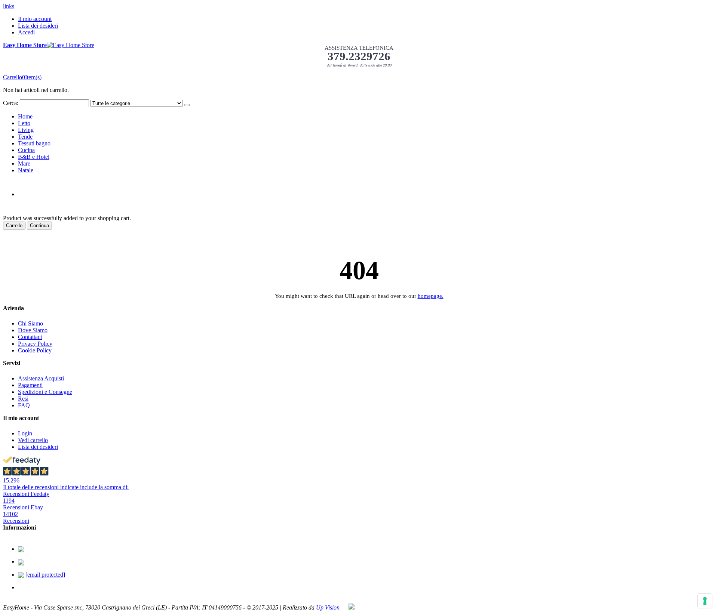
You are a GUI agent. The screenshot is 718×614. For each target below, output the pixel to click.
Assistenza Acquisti (41, 378)
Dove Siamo (32, 330)
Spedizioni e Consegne (45, 392)
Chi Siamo (30, 323)
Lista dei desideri (38, 25)
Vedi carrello (33, 440)
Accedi (26, 32)
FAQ (24, 405)
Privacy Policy (35, 343)
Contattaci (30, 337)
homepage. (431, 296)
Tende (25, 136)
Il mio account (35, 19)
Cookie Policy (35, 350)
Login (25, 433)
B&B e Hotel (33, 157)
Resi (23, 398)
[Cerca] (187, 105)
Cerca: (10, 103)
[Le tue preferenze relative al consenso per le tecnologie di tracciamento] (705, 601)
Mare (24, 163)
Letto (24, 123)
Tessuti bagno (34, 143)
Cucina (26, 150)
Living (26, 130)
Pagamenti (30, 385)
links (8, 6)
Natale (25, 170)
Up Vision (328, 607)
